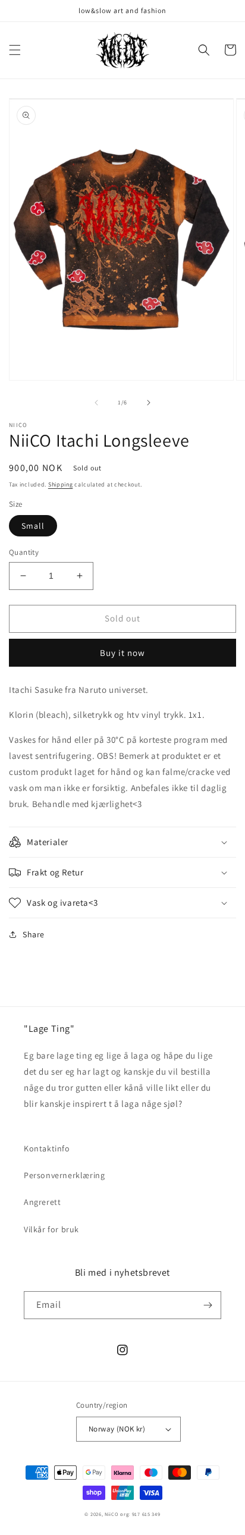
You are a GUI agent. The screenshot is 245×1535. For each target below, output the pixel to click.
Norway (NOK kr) (117, 1429)
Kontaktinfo (47, 1148)
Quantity (24, 552)
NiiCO (112, 1514)
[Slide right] (149, 403)
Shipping (60, 484)
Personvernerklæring (64, 1175)
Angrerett (42, 1202)
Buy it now (122, 652)
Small (33, 525)
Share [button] (34, 934)
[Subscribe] (207, 1305)
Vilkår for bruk (51, 1229)
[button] (15, 50)
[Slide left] (96, 403)
